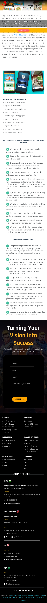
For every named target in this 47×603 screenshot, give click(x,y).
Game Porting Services (9, 430)
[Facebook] (14, 590)
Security (23, 600)
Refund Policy (22, 598)
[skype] (20, 590)
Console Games (29, 427)
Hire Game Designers (31, 449)
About (26, 465)
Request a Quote (23, 30)
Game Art (5, 462)
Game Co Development (32, 440)
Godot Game (6, 446)
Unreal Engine (6, 443)
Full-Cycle (27, 443)
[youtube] (23, 590)
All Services (6, 433)
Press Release (28, 460)
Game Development (8, 421)
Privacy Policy (40, 595)
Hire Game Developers (31, 446)
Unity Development (8, 440)
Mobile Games (28, 421)
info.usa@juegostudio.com (14, 537)
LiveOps (4, 465)
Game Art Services (8, 424)
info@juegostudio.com (13, 503)
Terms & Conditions (9, 598)
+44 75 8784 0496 (11, 556)
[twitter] (17, 590)
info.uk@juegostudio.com (14, 560)
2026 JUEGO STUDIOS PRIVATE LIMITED (22, 595)
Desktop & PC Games (31, 424)
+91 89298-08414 (11, 500)
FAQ (25, 468)
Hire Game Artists (30, 452)
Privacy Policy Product (36, 598)
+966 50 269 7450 (11, 581)
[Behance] (29, 590)
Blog (25, 462)
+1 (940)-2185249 (11, 534)
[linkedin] (26, 590)
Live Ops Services (8, 427)
